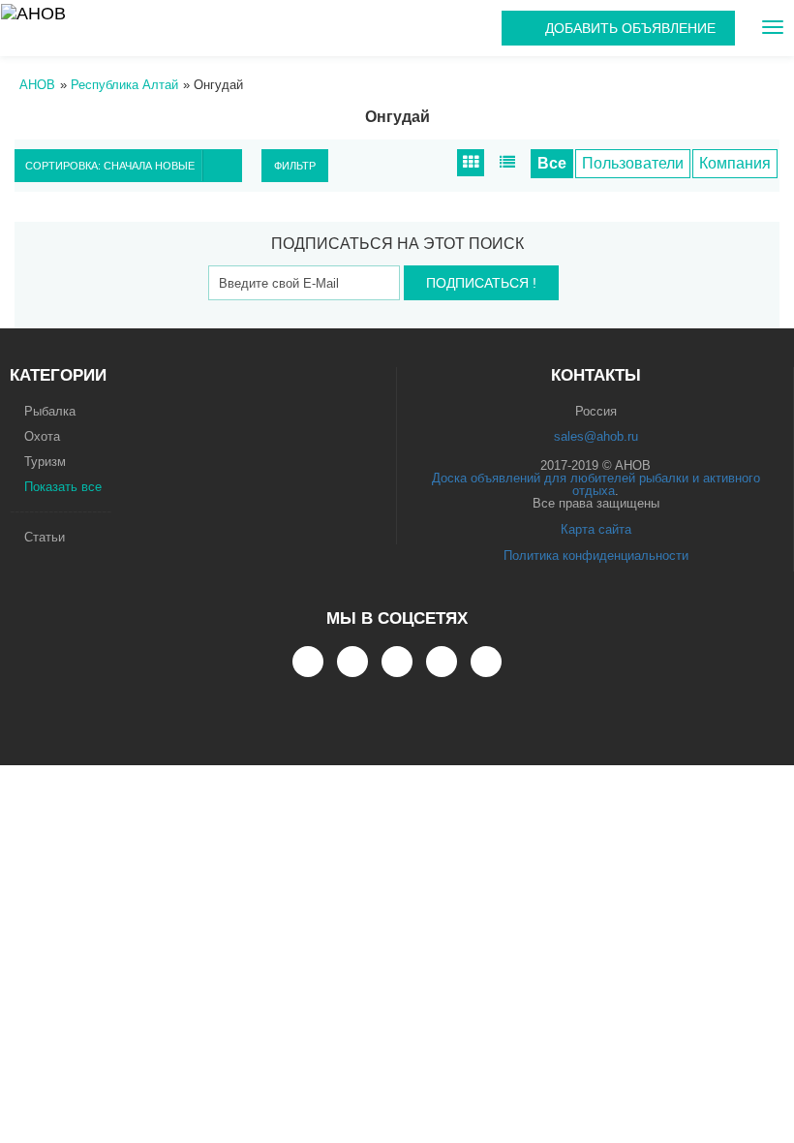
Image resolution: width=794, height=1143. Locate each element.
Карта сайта (596, 529)
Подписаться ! (481, 283)
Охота (42, 436)
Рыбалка (50, 411)
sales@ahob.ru (596, 436)
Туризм (45, 461)
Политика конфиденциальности (596, 555)
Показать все (63, 486)
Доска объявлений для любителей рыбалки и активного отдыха (596, 484)
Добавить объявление (630, 28)
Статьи (44, 537)
